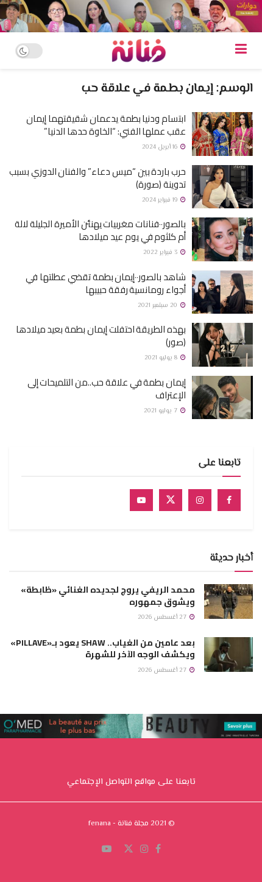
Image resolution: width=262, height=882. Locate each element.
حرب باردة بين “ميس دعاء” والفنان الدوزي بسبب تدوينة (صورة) (97, 178)
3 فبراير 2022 (161, 252)
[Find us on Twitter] (170, 500)
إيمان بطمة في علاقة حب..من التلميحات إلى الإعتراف (106, 388)
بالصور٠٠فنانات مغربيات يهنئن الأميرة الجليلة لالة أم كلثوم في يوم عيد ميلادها (100, 230)
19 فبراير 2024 (160, 200)
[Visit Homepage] (139, 50)
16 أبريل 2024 (160, 147)
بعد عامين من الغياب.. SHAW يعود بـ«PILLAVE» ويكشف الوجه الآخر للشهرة (102, 649)
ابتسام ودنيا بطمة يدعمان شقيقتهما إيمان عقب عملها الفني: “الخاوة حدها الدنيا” (106, 125)
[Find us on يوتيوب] (107, 849)
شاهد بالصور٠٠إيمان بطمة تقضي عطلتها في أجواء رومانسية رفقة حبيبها (106, 283)
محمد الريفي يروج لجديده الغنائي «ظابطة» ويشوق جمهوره (108, 596)
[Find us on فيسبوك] (158, 849)
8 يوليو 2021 (161, 357)
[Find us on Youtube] (141, 500)
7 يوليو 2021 (161, 410)
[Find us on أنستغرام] (144, 849)
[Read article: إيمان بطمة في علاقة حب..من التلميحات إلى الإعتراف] (222, 398)
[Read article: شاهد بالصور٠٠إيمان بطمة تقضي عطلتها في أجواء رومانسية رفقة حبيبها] (222, 292)
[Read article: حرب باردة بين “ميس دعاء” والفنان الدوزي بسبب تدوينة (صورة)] (222, 187)
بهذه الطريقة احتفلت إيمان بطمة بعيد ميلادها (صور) (101, 335)
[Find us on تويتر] (128, 849)
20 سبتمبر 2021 (158, 305)
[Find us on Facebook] (229, 500)
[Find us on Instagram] (199, 500)
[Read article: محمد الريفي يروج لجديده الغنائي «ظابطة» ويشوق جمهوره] (228, 601)
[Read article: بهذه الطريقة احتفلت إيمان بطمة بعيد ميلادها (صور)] (222, 345)
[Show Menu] (241, 50)
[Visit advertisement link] (131, 16)
